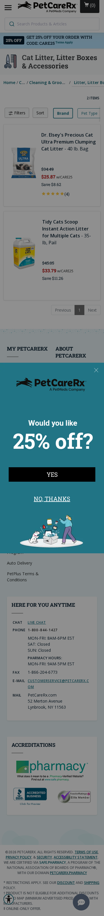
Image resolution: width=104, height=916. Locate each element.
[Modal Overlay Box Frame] (52, 458)
